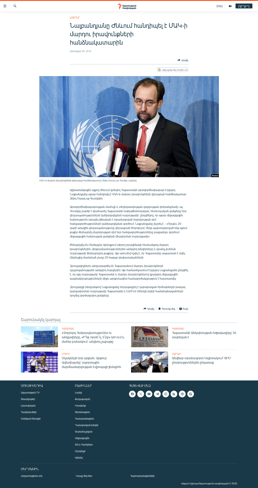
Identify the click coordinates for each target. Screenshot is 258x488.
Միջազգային (82, 438)
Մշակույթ (80, 451)
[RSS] (174, 394)
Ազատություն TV (30, 392)
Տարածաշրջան (83, 431)
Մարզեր (176, 354)
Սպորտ (66, 354)
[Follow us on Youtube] (149, 394)
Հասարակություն (84, 418)
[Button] (182, 60)
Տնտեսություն (82, 412)
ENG (220, 6)
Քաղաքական (82, 398)
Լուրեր (75, 17)
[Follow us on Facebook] (132, 394)
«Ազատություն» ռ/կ (31, 475)
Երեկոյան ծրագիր (31, 418)
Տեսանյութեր (28, 398)
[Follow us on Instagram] (165, 394)
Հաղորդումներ (29, 412)
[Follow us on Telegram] (157, 394)
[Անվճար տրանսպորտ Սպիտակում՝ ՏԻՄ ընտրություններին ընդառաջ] (149, 362)
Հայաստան (68, 328)
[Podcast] (182, 394)
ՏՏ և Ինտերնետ (84, 444)
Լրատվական (28, 405)
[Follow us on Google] (190, 394)
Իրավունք (80, 405)
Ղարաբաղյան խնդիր (86, 425)
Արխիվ (78, 457)
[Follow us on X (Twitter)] (140, 394)
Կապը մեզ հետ (84, 475)
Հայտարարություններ (142, 475)
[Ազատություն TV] (230, 6)
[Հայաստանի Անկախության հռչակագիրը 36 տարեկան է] (149, 336)
